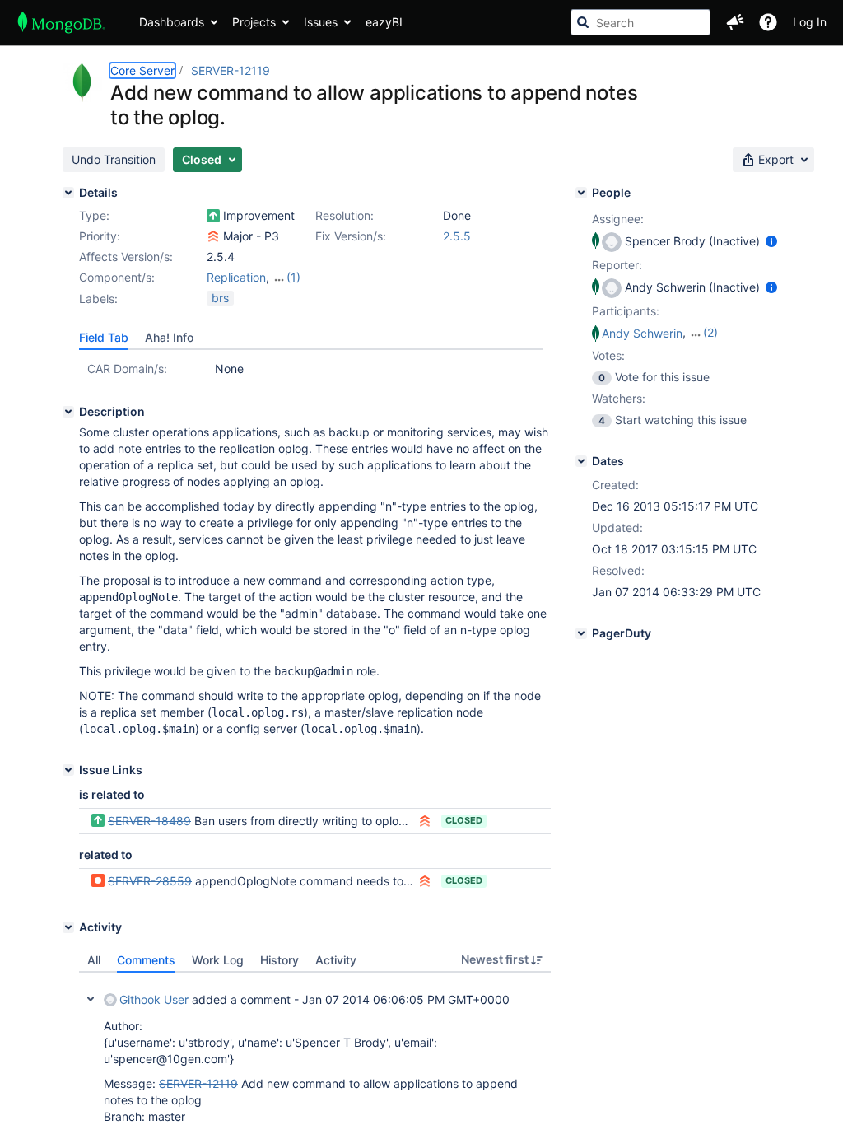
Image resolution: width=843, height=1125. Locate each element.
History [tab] (279, 960)
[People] (581, 192)
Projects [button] (254, 22)
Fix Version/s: (350, 236)
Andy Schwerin (642, 333)
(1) (293, 277)
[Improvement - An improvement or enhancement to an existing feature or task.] (213, 215)
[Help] (768, 22)
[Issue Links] (68, 770)
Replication (236, 277)
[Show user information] (771, 241)
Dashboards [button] (171, 22)
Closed (463, 820)
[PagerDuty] (581, 633)
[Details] (68, 192)
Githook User (154, 999)
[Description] (68, 412)
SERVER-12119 (230, 70)
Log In (810, 22)
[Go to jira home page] (61, 22)
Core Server (142, 70)
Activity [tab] (335, 960)
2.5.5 (457, 236)
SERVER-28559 (150, 881)
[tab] (104, 337)
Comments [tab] (146, 960)
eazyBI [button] (384, 22)
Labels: (98, 299)
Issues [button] (321, 22)
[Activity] (68, 927)
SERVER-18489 (149, 821)
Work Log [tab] (218, 960)
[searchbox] (640, 22)
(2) (710, 332)
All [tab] (93, 960)
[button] (735, 22)
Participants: (625, 311)
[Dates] (581, 461)
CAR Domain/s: (127, 369)
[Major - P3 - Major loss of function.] (213, 236)
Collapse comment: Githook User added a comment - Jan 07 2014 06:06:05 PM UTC (90, 999)
